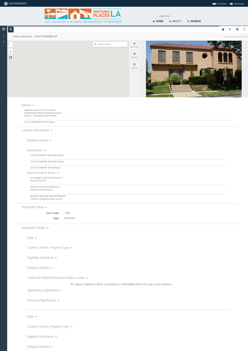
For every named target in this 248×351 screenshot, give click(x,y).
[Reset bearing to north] (11, 52)
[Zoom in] (11, 44)
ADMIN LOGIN (164, 16)
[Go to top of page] (242, 345)
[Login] (244, 29)
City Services (220, 4)
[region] (68, 68)
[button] (176, 21)
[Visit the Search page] (230, 29)
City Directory (237, 4)
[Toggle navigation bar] (3, 29)
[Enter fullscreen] (11, 57)
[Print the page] (237, 29)
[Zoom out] (11, 48)
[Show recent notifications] (222, 29)
